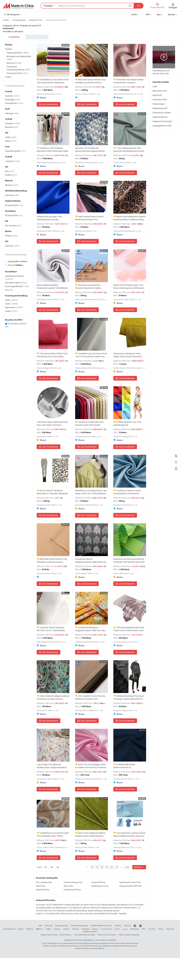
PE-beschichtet (13, 215)
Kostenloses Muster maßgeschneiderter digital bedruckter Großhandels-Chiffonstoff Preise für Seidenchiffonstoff (91, 560)
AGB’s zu (101, 948)
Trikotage (11, 113)
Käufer (134, 14)
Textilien (8, 49)
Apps (159, 14)
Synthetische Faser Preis (130, 882)
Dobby (10, 137)
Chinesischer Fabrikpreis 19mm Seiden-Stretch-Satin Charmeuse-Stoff (127, 355)
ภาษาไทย (151, 929)
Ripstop (11, 185)
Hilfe (148, 14)
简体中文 (29, 929)
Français (57, 929)
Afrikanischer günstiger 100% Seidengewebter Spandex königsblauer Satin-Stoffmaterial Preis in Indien (51, 218)
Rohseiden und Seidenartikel (18, 58)
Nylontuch (14, 63)
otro (9, 290)
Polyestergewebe (17, 52)
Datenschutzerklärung (79, 925)
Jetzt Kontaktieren (50, 104)
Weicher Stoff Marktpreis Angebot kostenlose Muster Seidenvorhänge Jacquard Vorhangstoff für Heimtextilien (129, 218)
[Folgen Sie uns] (140, 925)
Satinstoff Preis (42, 889)
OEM (11, 303)
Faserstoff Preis (98, 882)
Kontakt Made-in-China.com (101, 925)
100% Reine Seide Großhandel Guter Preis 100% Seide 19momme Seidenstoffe (52, 423)
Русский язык (106, 929)
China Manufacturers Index (84, 935)
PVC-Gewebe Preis (44, 882)
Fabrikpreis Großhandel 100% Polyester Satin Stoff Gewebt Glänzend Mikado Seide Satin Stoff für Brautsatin (90, 423)
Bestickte (11, 127)
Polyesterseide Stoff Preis (130, 886)
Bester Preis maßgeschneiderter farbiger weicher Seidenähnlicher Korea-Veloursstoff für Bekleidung (90, 834)
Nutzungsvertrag (61, 925)
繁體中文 (39, 929)
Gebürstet (12, 195)
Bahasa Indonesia (90, 931)
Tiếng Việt (170, 929)
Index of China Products (107, 935)
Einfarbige (12, 99)
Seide (155, 86)
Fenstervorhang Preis (73, 882)
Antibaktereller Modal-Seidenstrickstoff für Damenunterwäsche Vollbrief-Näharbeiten (126, 766)
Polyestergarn (159, 104)
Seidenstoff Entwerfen (162, 121)
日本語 (48, 929)
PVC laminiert (13, 225)
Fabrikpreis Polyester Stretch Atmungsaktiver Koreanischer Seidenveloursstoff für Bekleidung (128, 492)
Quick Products (65, 935)
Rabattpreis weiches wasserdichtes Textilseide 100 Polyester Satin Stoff (128, 560)
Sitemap (118, 925)
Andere (8, 77)
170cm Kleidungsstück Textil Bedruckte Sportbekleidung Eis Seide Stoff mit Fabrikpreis (129, 149)
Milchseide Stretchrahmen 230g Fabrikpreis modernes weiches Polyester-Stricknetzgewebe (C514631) (52, 560)
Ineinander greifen (15, 151)
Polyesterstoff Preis (72, 889)
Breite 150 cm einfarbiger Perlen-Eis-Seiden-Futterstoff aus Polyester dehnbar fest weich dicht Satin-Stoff (90, 766)
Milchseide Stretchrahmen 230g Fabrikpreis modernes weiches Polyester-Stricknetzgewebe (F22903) (90, 81)
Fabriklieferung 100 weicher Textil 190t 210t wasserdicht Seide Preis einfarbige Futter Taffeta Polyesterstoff (91, 355)
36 (51, 867)
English (20, 929)
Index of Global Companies (129, 935)
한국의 (117, 929)
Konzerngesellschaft (17, 286)
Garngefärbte (14, 103)
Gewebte (12, 123)
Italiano (95, 929)
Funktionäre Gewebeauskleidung (18, 68)
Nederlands (134, 929)
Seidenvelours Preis (99, 886)
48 (58, 867)
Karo (9, 171)
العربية (125, 929)
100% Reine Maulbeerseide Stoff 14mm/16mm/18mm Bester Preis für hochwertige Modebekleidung (129, 629)
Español (66, 929)
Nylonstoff (157, 95)
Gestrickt (12, 96)
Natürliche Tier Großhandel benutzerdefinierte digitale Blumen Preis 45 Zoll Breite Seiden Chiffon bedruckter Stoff (90, 149)
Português (85, 929)
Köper (11, 141)
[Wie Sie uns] (135, 925)
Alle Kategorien (13, 14)
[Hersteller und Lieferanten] (18, 6)
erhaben (11, 235)
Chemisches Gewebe (162, 112)
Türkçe (160, 929)
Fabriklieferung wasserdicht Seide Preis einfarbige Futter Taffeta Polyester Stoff (53, 834)
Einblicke (127, 925)
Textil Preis (40, 886)
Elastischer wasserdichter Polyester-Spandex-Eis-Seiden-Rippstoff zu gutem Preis (88, 286)
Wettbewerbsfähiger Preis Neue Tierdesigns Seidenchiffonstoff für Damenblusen (128, 697)
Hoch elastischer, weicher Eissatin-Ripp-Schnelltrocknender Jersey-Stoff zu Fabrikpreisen (129, 834)
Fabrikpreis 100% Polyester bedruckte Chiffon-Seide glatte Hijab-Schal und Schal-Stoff (52, 149)
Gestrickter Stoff (160, 99)
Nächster (138, 867)
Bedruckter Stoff (160, 90)
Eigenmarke (14, 307)
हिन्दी (143, 929)
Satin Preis (68, 886)
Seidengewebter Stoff (162, 125)
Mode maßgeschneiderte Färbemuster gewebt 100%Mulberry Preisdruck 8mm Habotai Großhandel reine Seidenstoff (53, 286)
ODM (11, 300)
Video (66, 45)
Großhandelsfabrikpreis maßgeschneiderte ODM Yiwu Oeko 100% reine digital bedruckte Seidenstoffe (90, 629)
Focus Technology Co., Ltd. (88, 940)
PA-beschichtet (14, 205)
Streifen (11, 175)
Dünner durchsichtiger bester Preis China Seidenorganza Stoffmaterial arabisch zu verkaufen (128, 286)
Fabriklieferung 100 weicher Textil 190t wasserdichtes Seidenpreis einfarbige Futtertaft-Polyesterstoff (52, 81)
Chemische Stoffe (17, 73)
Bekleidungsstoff (160, 108)
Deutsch (75, 929)
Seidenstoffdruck (160, 117)
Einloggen (173, 7)
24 (45, 867)
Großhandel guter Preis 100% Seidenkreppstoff (127, 423)
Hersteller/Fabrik (16, 282)
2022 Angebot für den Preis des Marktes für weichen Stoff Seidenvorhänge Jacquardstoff (90, 697)
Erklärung (48, 925)
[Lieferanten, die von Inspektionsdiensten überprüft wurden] (17, 261)
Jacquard (12, 161)
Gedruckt (12, 245)
